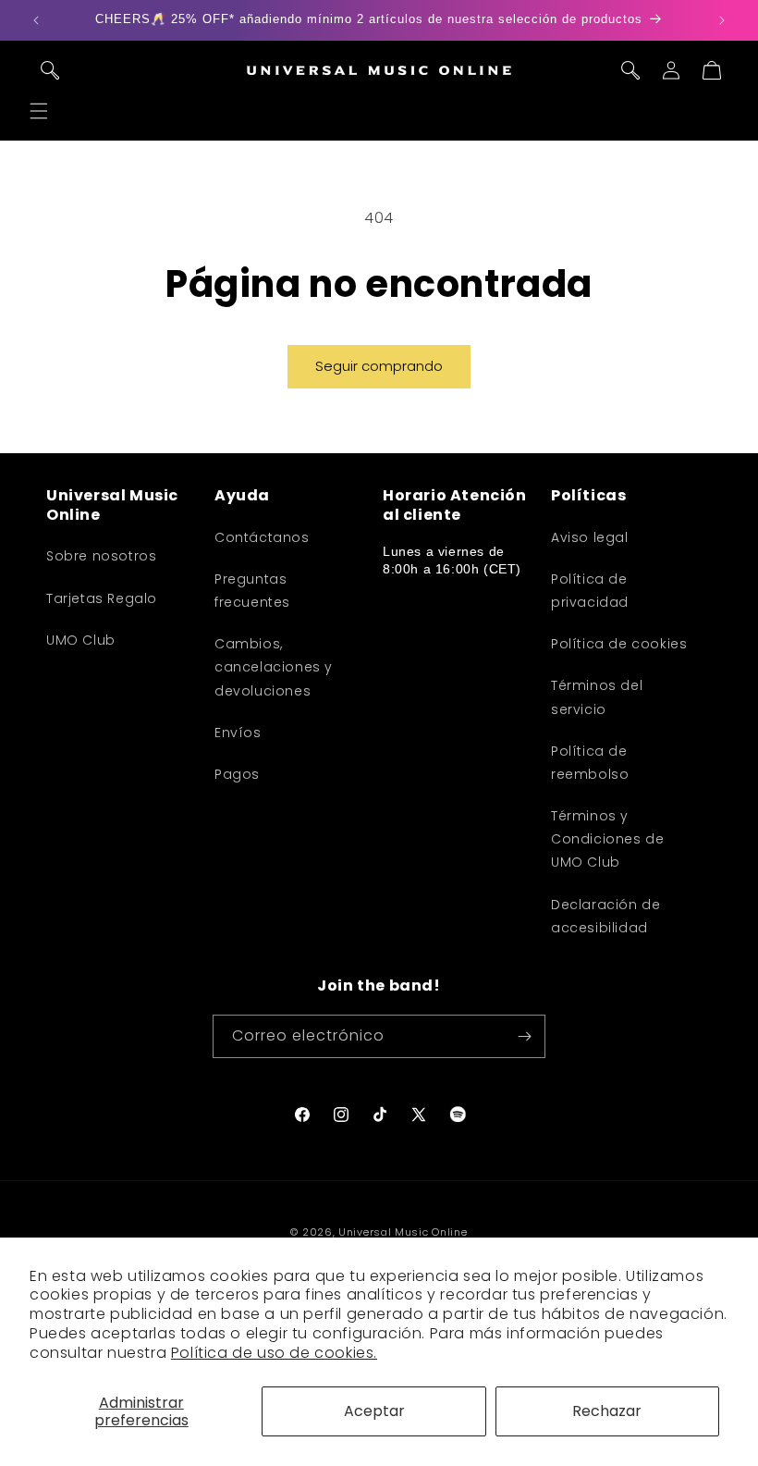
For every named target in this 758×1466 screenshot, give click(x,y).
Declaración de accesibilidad (605, 916)
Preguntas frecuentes (252, 590)
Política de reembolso (590, 762)
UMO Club (81, 640)
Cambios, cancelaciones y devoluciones (273, 666)
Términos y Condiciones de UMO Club (607, 839)
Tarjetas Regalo (101, 598)
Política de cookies (619, 643)
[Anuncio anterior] (36, 20)
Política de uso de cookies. (274, 1352)
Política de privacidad (590, 590)
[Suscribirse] (524, 1036)
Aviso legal (590, 537)
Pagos (237, 774)
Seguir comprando (379, 366)
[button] (38, 111)
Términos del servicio (596, 697)
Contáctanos (262, 537)
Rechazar (607, 1411)
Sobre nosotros (101, 556)
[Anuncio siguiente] (722, 20)
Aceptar (374, 1411)
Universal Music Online (402, 1232)
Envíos (238, 732)
